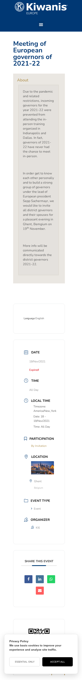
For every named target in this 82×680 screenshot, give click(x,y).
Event (37, 509)
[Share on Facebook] (28, 579)
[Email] (40, 591)
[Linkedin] (40, 579)
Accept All (57, 661)
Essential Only (24, 661)
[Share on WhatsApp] (51, 579)
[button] (41, 24)
